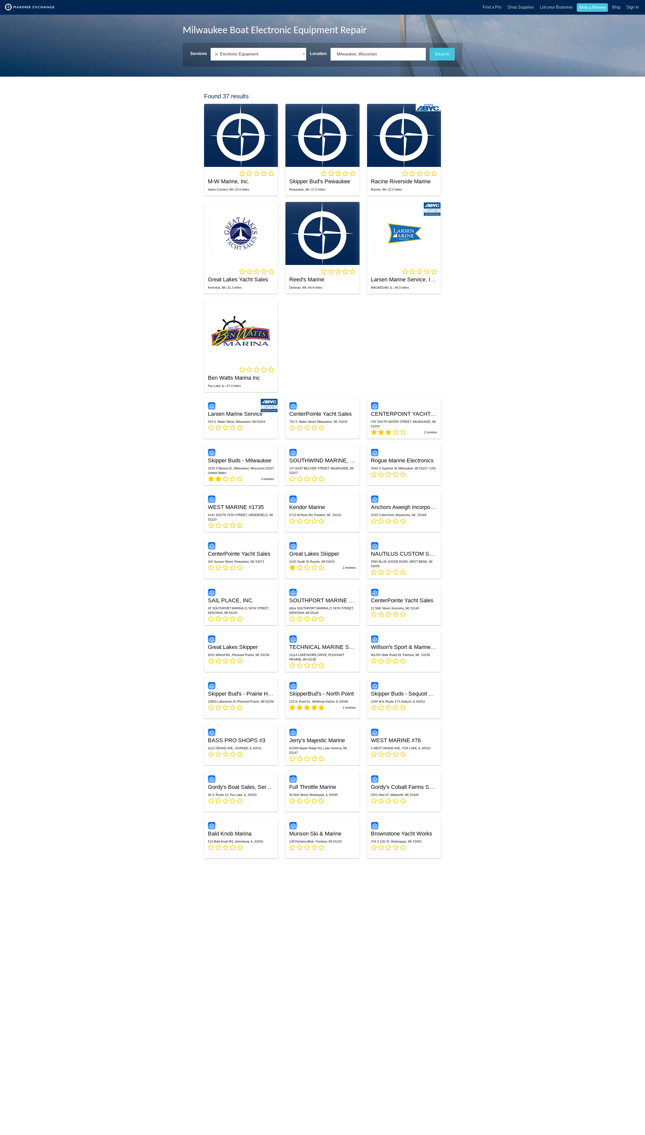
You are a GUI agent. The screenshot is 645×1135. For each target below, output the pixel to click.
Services (198, 53)
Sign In (632, 7)
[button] (258, 54)
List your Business (556, 7)
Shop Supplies (520, 7)
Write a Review (592, 7)
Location (318, 53)
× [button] (217, 54)
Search (442, 54)
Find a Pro (492, 7)
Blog (616, 7)
